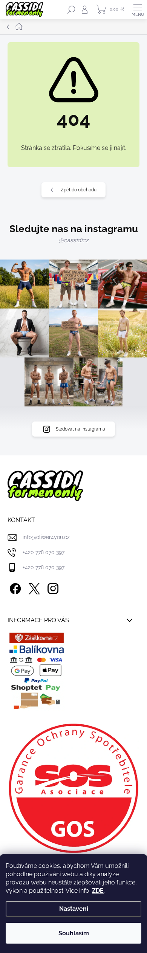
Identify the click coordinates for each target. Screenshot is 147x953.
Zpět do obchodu (78, 189)
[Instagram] (51, 587)
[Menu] (137, 9)
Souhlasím (73, 933)
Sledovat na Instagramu (80, 429)
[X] (33, 587)
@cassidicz (73, 240)
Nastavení (73, 908)
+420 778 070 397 (43, 552)
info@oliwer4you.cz (46, 537)
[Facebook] (14, 587)
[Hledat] (71, 9)
